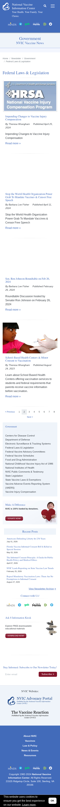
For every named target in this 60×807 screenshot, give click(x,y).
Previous (11, 412)
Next (29, 417)
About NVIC (30, 736)
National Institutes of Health (19, 467)
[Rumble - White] (45, 604)
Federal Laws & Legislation (19, 447)
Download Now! (16, 636)
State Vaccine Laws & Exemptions (23, 479)
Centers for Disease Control (20, 435)
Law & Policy (30, 745)
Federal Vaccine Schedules (19, 455)
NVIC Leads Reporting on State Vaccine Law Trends (30, 568)
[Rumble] (45, 24)
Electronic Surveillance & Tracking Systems (28, 443)
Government (29, 58)
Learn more (29, 804)
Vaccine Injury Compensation (20, 491)
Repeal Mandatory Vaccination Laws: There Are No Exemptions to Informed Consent (30, 577)
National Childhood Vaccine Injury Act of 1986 (29, 463)
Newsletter (16, 58)
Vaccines (30, 740)
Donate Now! (14, 518)
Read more (11, 143)
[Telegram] (20, 24)
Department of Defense (17, 439)
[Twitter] (50, 24)
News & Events (30, 750)
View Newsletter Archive (41, 588)
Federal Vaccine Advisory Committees (25, 451)
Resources (30, 755)
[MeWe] (36, 604)
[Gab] (27, 24)
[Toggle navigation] (52, 6)
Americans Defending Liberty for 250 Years (26, 538)
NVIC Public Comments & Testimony (24, 471)
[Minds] (12, 24)
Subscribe (47, 674)
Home (5, 58)
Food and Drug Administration (21, 459)
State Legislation (14, 475)
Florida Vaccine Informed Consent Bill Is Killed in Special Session (29, 548)
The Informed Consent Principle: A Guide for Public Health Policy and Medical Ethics (30, 558)
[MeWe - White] (36, 24)
